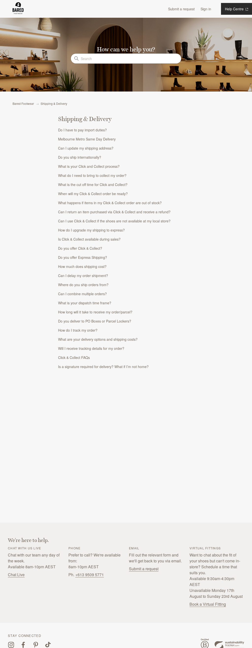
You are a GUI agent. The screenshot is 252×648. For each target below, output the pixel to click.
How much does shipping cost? (82, 266)
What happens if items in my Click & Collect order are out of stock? (110, 202)
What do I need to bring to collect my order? (92, 175)
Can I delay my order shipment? (83, 275)
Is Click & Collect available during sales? (89, 239)
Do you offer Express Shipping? (82, 257)
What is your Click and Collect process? (89, 166)
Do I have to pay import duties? (82, 129)
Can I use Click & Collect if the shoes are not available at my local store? (114, 220)
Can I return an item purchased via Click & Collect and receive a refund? (114, 211)
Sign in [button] (206, 8)
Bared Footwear (23, 103)
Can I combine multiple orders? (82, 293)
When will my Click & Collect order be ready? (93, 193)
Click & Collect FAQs (74, 357)
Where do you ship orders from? (83, 284)
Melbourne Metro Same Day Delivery (87, 139)
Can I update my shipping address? (85, 148)
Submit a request (181, 8)
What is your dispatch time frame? (84, 302)
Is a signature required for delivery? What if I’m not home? (103, 366)
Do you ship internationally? (79, 157)
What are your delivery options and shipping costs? (98, 339)
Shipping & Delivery (54, 103)
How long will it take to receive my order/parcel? (95, 311)
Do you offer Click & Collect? (80, 248)
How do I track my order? (77, 330)
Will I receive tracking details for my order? (91, 348)
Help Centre (235, 8)
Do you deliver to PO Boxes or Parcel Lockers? (94, 321)
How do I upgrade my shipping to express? (91, 230)
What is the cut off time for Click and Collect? (92, 184)
